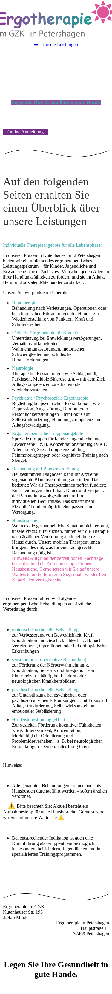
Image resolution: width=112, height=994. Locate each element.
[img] (56, 19)
